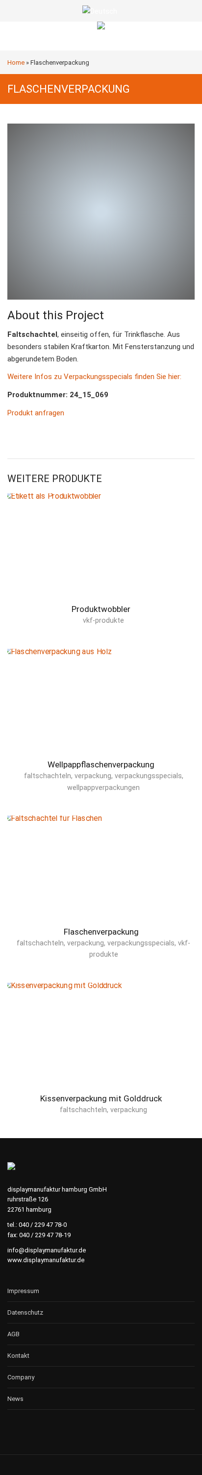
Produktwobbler (101, 609)
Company (20, 1377)
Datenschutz (25, 1312)
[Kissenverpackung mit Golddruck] (101, 1042)
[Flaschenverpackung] (101, 874)
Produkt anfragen (35, 412)
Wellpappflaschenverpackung (101, 764)
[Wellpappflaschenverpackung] (101, 708)
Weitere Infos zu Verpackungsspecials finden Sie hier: (94, 376)
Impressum (23, 1291)
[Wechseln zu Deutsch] (101, 11)
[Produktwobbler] (101, 552)
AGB (13, 1334)
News (15, 1398)
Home (16, 62)
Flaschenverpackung (101, 932)
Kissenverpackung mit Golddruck (101, 1098)
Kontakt (18, 1355)
